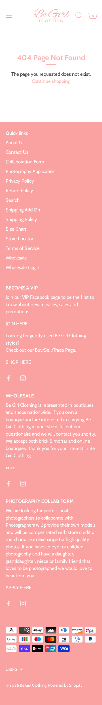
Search (13, 200)
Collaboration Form (25, 162)
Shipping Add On (23, 210)
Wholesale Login (22, 267)
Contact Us (17, 152)
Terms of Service (23, 248)
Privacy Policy (20, 181)
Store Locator (19, 238)
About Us (15, 142)
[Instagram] (23, 377)
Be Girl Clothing (33, 685)
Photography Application (31, 171)
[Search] (79, 16)
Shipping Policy (21, 219)
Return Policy (19, 190)
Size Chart (16, 229)
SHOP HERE (18, 362)
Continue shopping (51, 81)
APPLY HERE (18, 587)
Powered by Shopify (65, 685)
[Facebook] (8, 377)
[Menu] (9, 15)
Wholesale (16, 258)
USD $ (11, 669)
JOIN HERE (16, 323)
